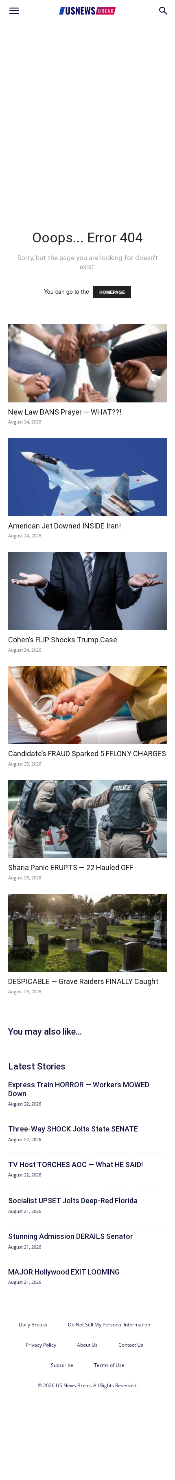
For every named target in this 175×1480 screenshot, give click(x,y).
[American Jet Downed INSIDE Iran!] (87, 477)
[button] (14, 11)
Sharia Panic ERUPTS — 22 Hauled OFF (70, 867)
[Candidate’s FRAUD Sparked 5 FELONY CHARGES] (87, 705)
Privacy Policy (41, 1344)
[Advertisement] (87, 113)
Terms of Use (109, 1365)
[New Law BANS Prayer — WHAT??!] (87, 363)
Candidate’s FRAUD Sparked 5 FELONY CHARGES (87, 753)
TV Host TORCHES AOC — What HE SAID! (75, 1164)
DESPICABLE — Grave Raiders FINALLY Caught (83, 981)
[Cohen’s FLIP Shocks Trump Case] (87, 591)
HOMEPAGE (112, 292)
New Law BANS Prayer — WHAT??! (64, 412)
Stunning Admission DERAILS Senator (70, 1236)
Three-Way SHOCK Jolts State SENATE (73, 1129)
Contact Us (130, 1344)
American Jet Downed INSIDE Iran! (64, 526)
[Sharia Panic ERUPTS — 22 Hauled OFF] (87, 819)
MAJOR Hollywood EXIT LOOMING (64, 1272)
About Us (87, 1344)
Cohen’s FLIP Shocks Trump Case (62, 639)
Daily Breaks (33, 1324)
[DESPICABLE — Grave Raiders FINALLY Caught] (87, 933)
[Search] (163, 11)
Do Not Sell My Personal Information (109, 1324)
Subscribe (62, 1365)
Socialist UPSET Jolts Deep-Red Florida (73, 1200)
